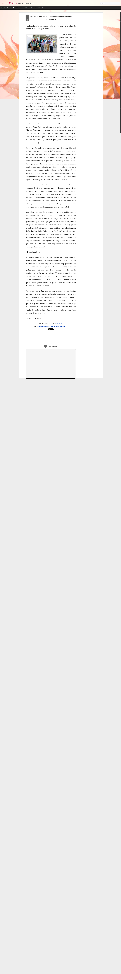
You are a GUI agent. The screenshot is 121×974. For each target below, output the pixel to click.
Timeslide (41, 8)
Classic (3, 8)
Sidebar (27, 8)
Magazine (16, 8)
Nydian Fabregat (54, 326)
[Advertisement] (86, 44)
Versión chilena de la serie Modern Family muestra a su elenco (51, 18)
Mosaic (22, 8)
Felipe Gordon (59, 323)
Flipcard (9, 8)
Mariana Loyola (43, 326)
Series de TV (63, 326)
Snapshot (34, 8)
